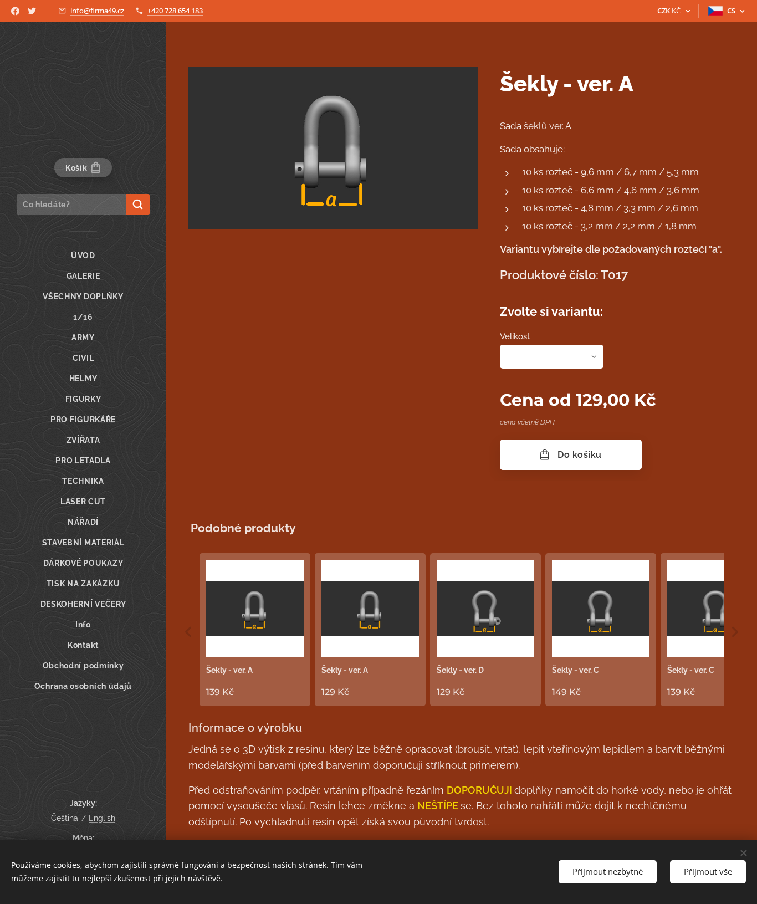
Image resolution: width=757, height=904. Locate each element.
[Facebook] (15, 11)
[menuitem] (83, 255)
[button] (188, 632)
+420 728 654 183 (175, 11)
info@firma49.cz (97, 11)
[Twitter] (32, 11)
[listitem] (255, 629)
